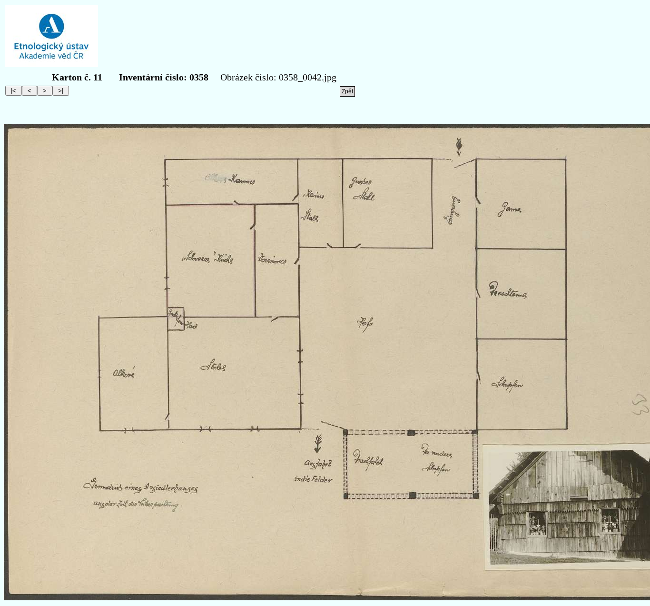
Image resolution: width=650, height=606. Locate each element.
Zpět (347, 91)
